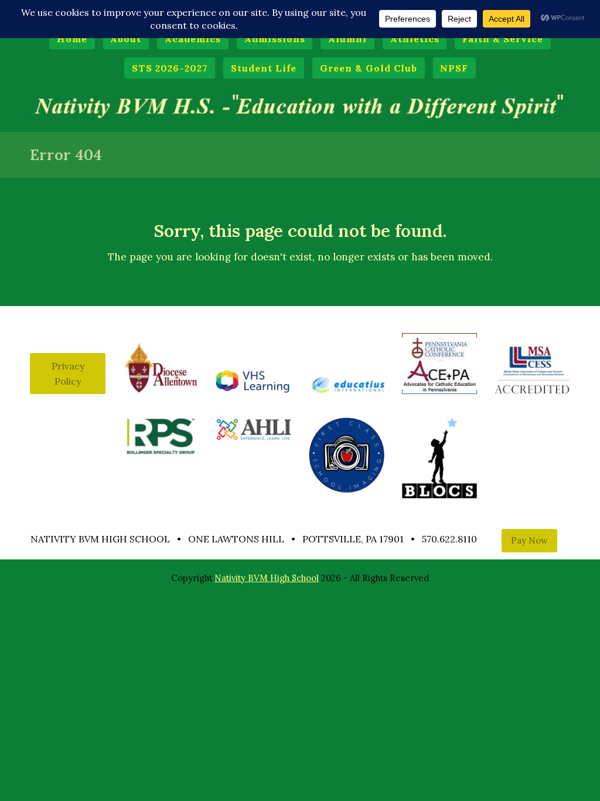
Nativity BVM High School (266, 577)
